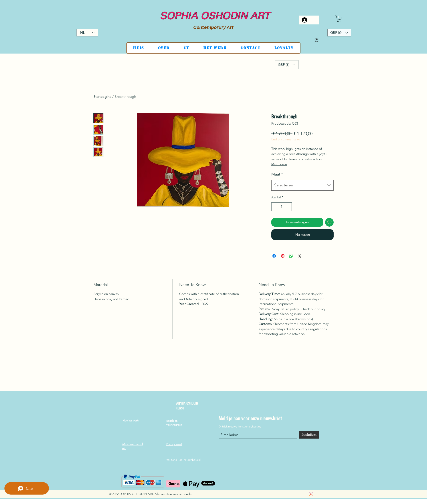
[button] (339, 19)
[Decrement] (275, 207)
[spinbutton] (281, 207)
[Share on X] (299, 256)
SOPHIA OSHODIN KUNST (187, 405)
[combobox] (302, 185)
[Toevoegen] (329, 222)
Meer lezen (279, 164)
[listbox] (339, 32)
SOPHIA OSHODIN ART (213, 17)
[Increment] (288, 207)
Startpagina (102, 96)
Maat (277, 174)
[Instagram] (316, 40)
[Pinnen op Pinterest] (282, 256)
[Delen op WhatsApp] (291, 256)
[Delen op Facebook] (274, 256)
